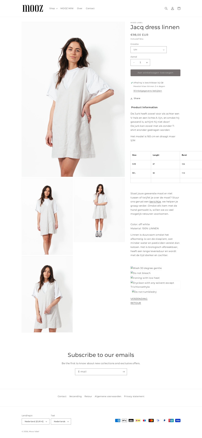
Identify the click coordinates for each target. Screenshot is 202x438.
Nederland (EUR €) (34, 421)
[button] (53, 8)
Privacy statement (134, 396)
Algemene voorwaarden (108, 396)
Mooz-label (34, 431)
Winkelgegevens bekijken (147, 91)
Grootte (135, 44)
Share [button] (137, 98)
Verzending (75, 396)
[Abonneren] (124, 371)
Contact (62, 396)
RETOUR (136, 303)
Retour (88, 396)
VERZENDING (139, 299)
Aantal (134, 57)
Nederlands (59, 421)
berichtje (155, 201)
